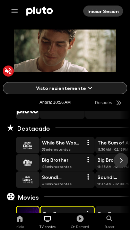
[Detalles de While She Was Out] (88, 143)
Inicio (20, 226)
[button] (20, 110)
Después (103, 102)
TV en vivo (47, 226)
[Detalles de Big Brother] (88, 160)
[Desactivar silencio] (8, 71)
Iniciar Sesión (103, 11)
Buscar (109, 226)
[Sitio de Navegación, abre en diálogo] (16, 11)
